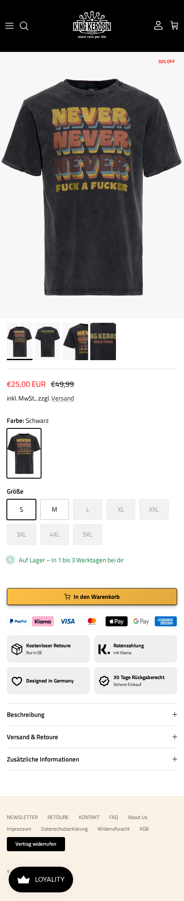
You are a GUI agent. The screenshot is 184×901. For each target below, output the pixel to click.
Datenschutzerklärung (64, 829)
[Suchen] (28, 25)
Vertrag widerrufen (35, 844)
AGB (143, 829)
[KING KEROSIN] (92, 25)
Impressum (19, 829)
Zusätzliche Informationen (43, 759)
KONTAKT (89, 817)
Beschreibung (26, 714)
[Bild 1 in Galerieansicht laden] (92, 185)
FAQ (113, 817)
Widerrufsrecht (114, 829)
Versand (62, 398)
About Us (138, 817)
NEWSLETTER (22, 817)
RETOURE (58, 817)
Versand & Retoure (32, 737)
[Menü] (9, 25)
